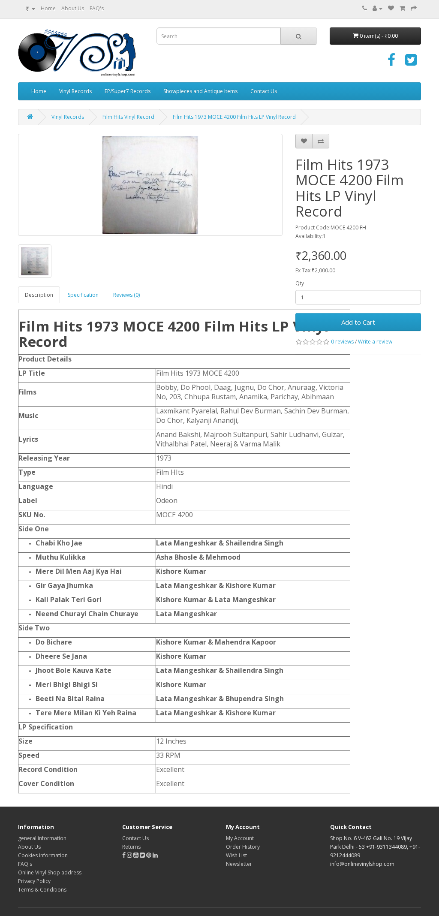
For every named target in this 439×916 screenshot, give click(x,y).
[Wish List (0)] (391, 8)
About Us (72, 8)
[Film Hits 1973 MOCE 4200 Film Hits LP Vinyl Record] (150, 185)
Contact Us (263, 91)
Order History (243, 846)
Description (39, 294)
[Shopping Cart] (402, 8)
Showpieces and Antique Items (200, 91)
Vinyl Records (75, 91)
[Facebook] (391, 62)
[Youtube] (136, 855)
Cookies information (43, 855)
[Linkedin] (155, 855)
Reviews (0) (126, 294)
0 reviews (342, 341)
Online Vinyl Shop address (49, 872)
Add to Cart (358, 322)
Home (48, 8)
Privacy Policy (34, 881)
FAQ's (97, 8)
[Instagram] (130, 855)
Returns (131, 846)
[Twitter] (411, 62)
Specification (83, 294)
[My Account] (377, 8)
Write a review (375, 341)
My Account (240, 838)
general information (42, 838)
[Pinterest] (148, 855)
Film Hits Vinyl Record (128, 117)
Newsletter (239, 864)
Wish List (236, 855)
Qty (299, 283)
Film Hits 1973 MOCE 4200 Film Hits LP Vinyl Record (234, 117)
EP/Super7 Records (127, 91)
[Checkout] (414, 8)
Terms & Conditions (42, 889)
